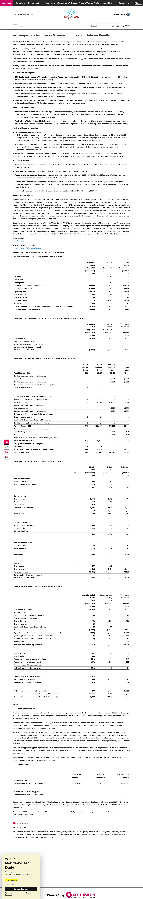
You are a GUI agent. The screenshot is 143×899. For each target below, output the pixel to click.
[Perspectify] (6, 447)
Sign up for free (21, 889)
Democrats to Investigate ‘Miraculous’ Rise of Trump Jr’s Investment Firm (78, 3)
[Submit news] (6, 442)
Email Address (11, 880)
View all (138, 3)
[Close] (38, 856)
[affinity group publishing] (6, 452)
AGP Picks (6, 3)
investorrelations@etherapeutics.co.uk (27, 248)
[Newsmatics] (6, 456)
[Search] (113, 26)
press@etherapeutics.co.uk (23, 241)
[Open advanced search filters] (117, 26)
